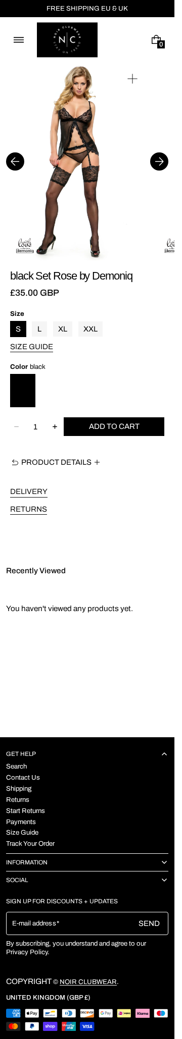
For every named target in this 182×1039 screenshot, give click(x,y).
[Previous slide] (15, 161)
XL (62, 329)
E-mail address (34, 923)
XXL (90, 329)
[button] (18, 40)
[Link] (87, 8)
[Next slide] (159, 161)
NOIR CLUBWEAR (88, 982)
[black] (22, 390)
